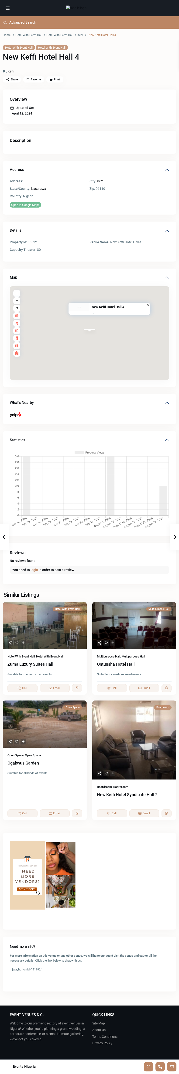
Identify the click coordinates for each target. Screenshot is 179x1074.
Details (15, 230)
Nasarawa (38, 188)
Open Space (15, 755)
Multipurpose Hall (108, 656)
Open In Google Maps (25, 205)
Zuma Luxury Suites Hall (30, 664)
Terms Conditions (104, 1036)
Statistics (17, 440)
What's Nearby (22, 402)
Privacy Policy (102, 1043)
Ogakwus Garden (23, 763)
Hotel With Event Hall (28, 35)
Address (17, 169)
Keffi (80, 35)
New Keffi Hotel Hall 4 (108, 307)
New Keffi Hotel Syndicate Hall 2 (127, 794)
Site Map (98, 1023)
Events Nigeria (24, 1066)
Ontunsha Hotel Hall (116, 664)
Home (6, 35)
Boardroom (104, 787)
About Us (99, 1030)
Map (13, 277)
